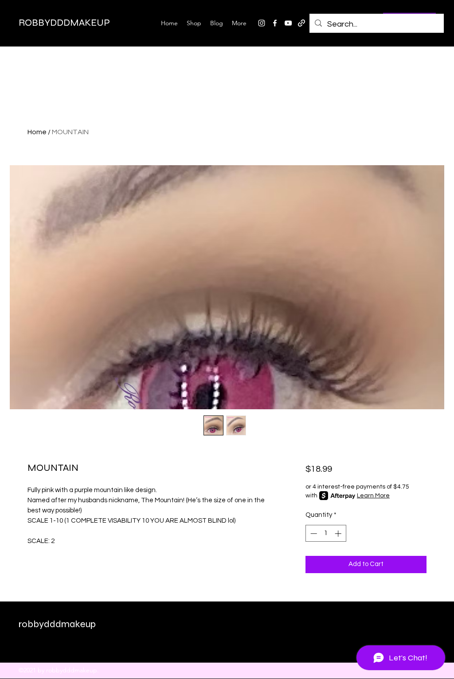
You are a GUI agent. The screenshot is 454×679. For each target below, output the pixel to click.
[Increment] (339, 533)
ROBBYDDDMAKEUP (64, 22)
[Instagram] (261, 23)
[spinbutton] (325, 533)
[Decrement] (313, 533)
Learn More (373, 496)
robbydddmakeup (57, 624)
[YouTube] (288, 23)
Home (37, 132)
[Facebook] (274, 23)
